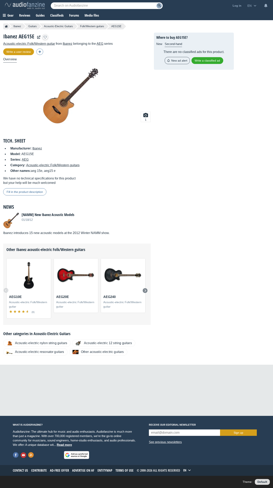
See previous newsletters (165, 442)
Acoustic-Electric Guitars (58, 26)
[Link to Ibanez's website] (37, 37)
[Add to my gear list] (45, 37)
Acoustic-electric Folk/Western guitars (53, 165)
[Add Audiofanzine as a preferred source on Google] (76, 455)
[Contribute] (39, 52)
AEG (100, 43)
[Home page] (6, 26)
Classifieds (57, 15)
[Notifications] (265, 5)
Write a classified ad (207, 60)
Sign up (238, 432)
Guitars (32, 26)
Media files (92, 15)
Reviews (24, 15)
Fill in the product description (25, 191)
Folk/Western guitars (92, 26)
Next (145, 290)
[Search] (159, 5)
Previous (6, 290)
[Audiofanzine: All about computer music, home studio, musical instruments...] (25, 5)
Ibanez (17, 26)
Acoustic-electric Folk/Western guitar (29, 43)
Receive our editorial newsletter (172, 424)
